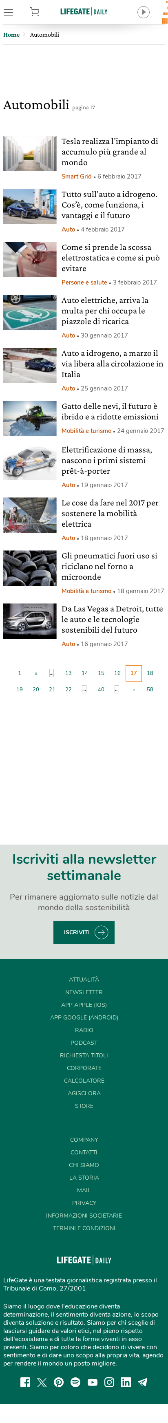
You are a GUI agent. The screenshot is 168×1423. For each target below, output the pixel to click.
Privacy (84, 1203)
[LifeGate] (84, 11)
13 (68, 673)
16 (117, 673)
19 (19, 689)
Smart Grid (77, 176)
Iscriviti (77, 932)
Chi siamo (84, 1165)
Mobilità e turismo (86, 431)
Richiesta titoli (84, 1055)
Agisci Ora (84, 1093)
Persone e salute (84, 282)
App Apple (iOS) (84, 1005)
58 (150, 689)
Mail (84, 1190)
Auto (68, 229)
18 (150, 673)
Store (46, 12)
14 (85, 673)
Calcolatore (84, 1081)
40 (101, 689)
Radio (84, 1030)
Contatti (84, 1152)
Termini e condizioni (84, 1228)
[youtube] (92, 1382)
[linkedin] (126, 1382)
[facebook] (25, 1382)
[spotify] (75, 1382)
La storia (84, 1178)
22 (68, 689)
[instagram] (109, 1382)
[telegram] (143, 1382)
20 (36, 689)
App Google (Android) (84, 1017)
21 (52, 689)
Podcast (84, 1043)
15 (101, 673)
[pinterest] (59, 1382)
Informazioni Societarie (84, 1216)
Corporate (84, 1068)
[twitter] (42, 1382)
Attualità (84, 980)
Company (84, 1140)
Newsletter (84, 992)
